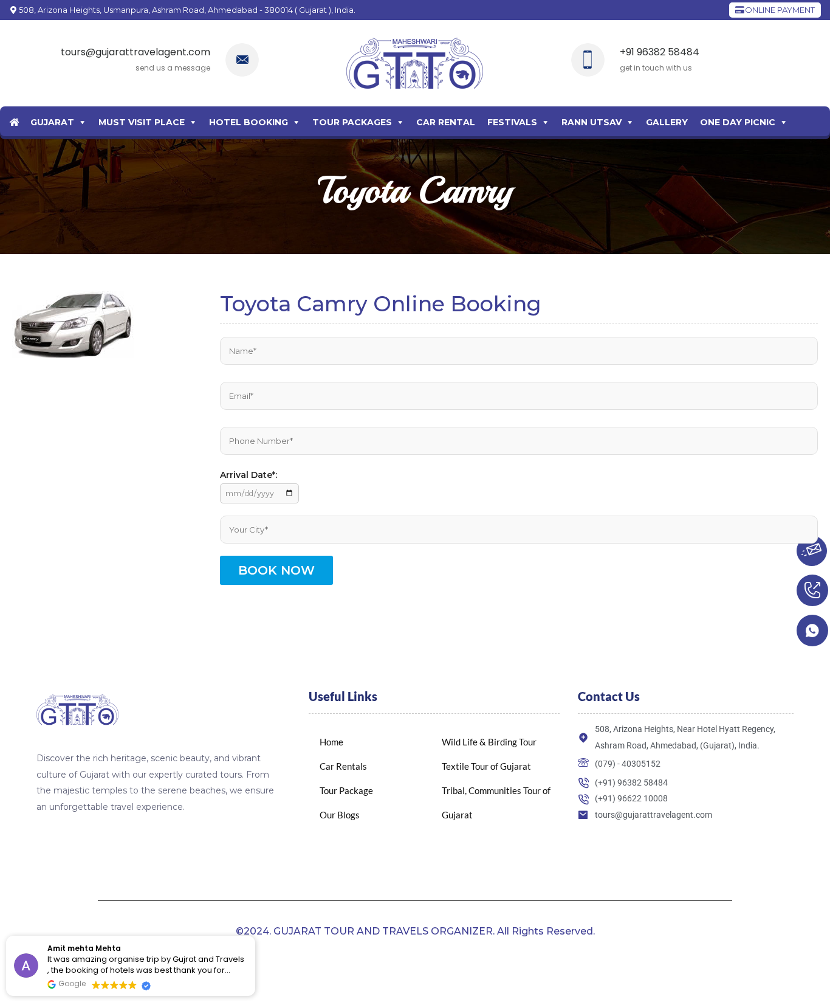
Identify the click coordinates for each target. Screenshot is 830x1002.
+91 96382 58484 (659, 52)
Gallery (667, 122)
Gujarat (52, 122)
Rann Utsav (591, 122)
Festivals (512, 122)
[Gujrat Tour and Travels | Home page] (415, 63)
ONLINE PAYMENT (779, 10)
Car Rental (445, 122)
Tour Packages (352, 122)
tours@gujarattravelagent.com (135, 52)
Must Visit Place (141, 122)
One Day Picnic (737, 122)
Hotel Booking (248, 122)
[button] (254, 936)
